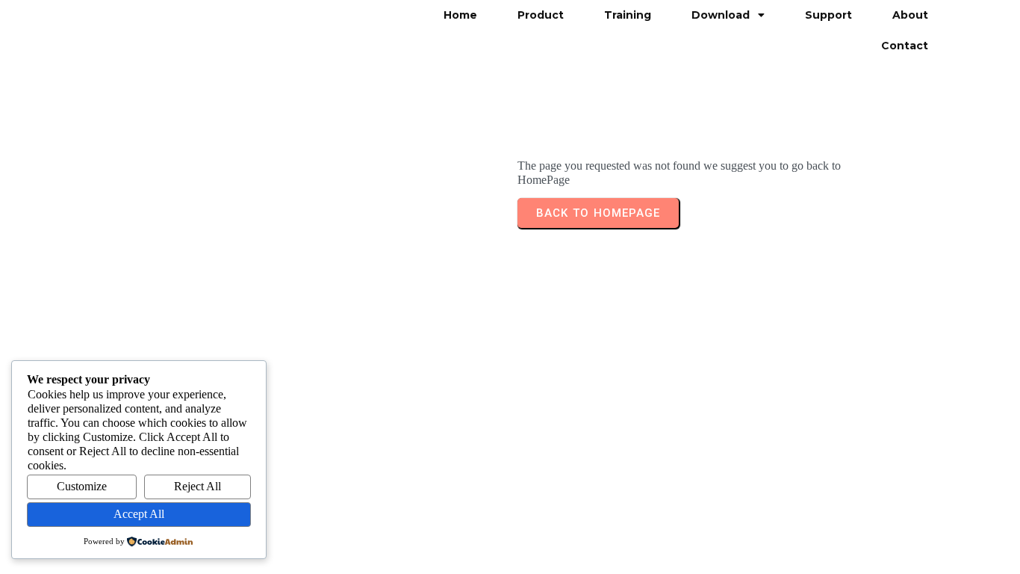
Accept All (138, 513)
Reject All (197, 486)
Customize (82, 486)
